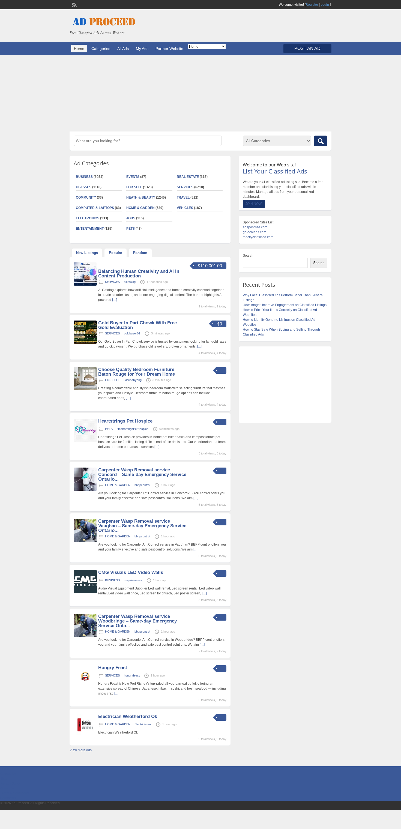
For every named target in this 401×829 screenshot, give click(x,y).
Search (248, 256)
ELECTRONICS (87, 218)
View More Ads (81, 750)
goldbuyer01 (132, 333)
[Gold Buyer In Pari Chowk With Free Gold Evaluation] (85, 343)
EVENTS (132, 177)
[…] (114, 300)
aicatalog (130, 281)
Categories (100, 48)
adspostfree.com (255, 227)
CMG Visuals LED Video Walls (130, 572)
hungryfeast (132, 675)
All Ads (123, 48)
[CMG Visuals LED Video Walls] (85, 592)
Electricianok (142, 724)
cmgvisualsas (133, 580)
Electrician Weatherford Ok (127, 716)
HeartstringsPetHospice (132, 428)
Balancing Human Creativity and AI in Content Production (138, 274)
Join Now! (254, 204)
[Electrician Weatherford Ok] (85, 736)
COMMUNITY (86, 197)
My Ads (142, 48)
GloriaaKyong (133, 380)
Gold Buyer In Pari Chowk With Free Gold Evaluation (137, 325)
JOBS (130, 218)
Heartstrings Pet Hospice (125, 421)
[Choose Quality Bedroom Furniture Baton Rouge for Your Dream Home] (85, 389)
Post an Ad (307, 48)
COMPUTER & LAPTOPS (95, 208)
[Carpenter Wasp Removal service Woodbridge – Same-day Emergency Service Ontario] (85, 636)
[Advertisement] (200, 93)
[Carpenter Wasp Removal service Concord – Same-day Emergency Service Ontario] (85, 490)
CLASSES (83, 187)
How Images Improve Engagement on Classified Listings (285, 305)
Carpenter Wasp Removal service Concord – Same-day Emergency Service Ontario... (142, 474)
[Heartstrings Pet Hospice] (85, 441)
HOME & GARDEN (140, 208)
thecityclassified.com (258, 237)
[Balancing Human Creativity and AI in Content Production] (85, 284)
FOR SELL (134, 187)
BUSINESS (84, 177)
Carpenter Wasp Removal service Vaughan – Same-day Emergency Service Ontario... (142, 526)
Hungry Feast (112, 667)
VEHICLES (185, 208)
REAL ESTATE (188, 177)
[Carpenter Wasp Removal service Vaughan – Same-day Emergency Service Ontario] (85, 541)
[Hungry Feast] (85, 687)
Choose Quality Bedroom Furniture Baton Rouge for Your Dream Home (136, 372)
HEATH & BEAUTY (140, 197)
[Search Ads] (320, 141)
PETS (130, 229)
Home (79, 48)
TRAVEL (183, 197)
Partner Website (169, 48)
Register (312, 5)
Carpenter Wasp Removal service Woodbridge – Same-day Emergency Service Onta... (137, 621)
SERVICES (185, 187)
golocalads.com (254, 232)
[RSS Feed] (74, 4)
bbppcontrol (142, 485)
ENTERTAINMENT (90, 229)
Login (325, 5)
